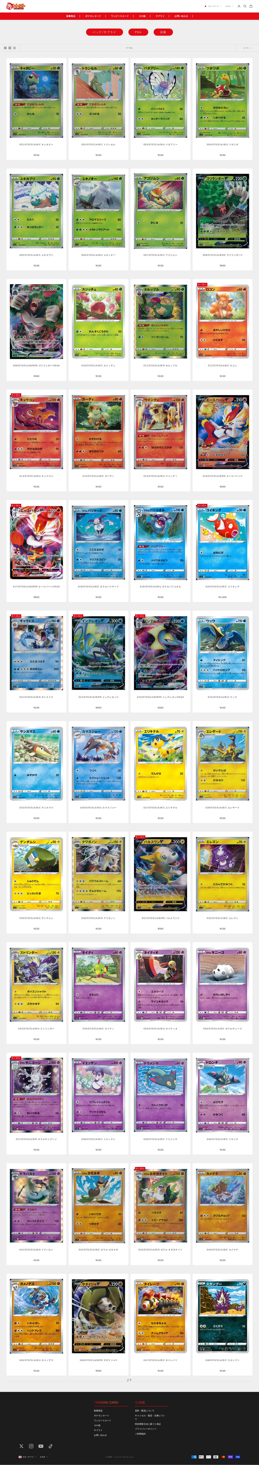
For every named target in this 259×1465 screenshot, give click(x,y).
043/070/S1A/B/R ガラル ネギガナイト (160, 1249)
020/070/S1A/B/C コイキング (223, 586)
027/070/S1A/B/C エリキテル (161, 807)
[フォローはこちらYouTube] (41, 1446)
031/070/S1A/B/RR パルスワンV (160, 918)
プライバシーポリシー (145, 1428)
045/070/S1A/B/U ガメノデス (36, 1360)
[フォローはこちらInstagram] (31, 1446)
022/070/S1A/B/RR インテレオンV (98, 697)
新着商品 (70, 16)
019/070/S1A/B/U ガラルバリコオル (160, 586)
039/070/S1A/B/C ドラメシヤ (161, 1139)
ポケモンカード (93, 16)
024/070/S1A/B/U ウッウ (222, 697)
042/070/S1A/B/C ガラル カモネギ (98, 1249)
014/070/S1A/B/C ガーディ (98, 476)
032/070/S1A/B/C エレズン (222, 918)
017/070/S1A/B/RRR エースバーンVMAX (36, 586)
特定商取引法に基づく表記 (148, 1424)
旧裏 (163, 32)
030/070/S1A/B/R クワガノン (98, 918)
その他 (142, 16)
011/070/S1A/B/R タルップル (161, 365)
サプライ (160, 16)
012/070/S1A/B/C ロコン (222, 365)
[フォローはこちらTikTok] (50, 1446)
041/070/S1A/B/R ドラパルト (36, 1249)
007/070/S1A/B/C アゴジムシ (161, 255)
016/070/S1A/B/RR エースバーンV (222, 476)
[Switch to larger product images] (5, 48)
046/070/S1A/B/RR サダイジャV (98, 1360)
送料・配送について (144, 1410)
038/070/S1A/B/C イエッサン (98, 1139)
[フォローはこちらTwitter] (21, 1446)
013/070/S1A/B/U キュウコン (36, 476)
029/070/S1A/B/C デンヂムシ (36, 918)
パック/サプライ (105, 32)
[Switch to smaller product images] (10, 48)
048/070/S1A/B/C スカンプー (223, 1360)
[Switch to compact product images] (14, 48)
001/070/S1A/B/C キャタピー (36, 144)
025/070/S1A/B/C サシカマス (36, 807)
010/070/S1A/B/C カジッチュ (98, 365)
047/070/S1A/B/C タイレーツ (161, 1360)
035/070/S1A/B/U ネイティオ (161, 1028)
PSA (138, 32)
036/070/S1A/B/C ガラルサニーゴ (222, 1028)
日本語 (228, 6)
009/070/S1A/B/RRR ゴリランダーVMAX (36, 365)
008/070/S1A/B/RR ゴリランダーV (222, 255)
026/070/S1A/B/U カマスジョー (98, 807)
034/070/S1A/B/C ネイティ (98, 1028)
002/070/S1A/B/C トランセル (98, 144)
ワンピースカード (120, 16)
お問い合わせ (181, 16)
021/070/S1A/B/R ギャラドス (36, 697)
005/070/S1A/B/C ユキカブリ (36, 255)
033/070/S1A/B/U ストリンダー (36, 1028)
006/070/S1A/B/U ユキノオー (98, 255)
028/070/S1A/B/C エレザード (223, 807)
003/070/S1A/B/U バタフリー (161, 144)
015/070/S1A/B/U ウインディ (161, 476)
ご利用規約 (140, 1433)
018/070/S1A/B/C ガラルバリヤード (98, 586)
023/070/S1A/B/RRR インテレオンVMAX (160, 697)
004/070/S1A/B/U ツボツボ (222, 144)
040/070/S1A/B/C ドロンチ (222, 1139)
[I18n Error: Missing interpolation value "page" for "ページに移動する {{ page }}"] (130, 1379)
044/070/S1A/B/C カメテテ (222, 1249)
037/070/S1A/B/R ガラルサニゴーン (36, 1139)
